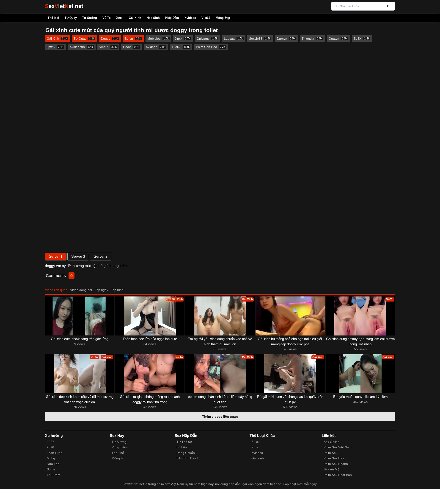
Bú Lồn (181, 447)
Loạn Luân (54, 453)
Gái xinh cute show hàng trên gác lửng (79, 339)
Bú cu (255, 442)
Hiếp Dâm (172, 18)
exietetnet (64, 6)
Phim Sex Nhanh (336, 464)
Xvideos (190, 18)
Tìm (389, 6)
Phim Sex (330, 453)
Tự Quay (71, 18)
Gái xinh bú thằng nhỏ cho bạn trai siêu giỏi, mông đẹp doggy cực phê (290, 341)
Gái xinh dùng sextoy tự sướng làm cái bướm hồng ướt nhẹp (360, 341)
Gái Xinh (135, 18)
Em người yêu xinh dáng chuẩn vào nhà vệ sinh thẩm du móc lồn (220, 341)
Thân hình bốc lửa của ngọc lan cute (150, 339)
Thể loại (53, 18)
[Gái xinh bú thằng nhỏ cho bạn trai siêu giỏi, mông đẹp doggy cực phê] (290, 315)
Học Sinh (153, 18)
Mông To (118, 458)
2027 (50, 442)
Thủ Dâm (53, 475)
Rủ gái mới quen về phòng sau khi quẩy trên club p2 (290, 399)
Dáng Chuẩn (185, 453)
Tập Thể (118, 453)
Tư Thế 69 (184, 442)
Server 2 (100, 256)
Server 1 (56, 256)
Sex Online (331, 442)
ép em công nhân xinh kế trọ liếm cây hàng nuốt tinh (220, 399)
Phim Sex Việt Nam (338, 447)
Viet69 (205, 18)
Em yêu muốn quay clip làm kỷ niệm (360, 397)
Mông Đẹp (223, 18)
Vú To (106, 18)
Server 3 (78, 256)
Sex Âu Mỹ (331, 469)
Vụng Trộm (120, 447)
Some (51, 469)
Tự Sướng (89, 18)
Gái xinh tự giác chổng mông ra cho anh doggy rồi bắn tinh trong (150, 399)
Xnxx (119, 18)
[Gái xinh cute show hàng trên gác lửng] (79, 315)
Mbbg (51, 458)
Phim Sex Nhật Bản (338, 475)
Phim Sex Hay (334, 458)
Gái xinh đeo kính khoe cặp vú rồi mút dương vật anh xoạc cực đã (79, 399)
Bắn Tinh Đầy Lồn (189, 458)
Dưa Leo (53, 464)
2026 (50, 447)
